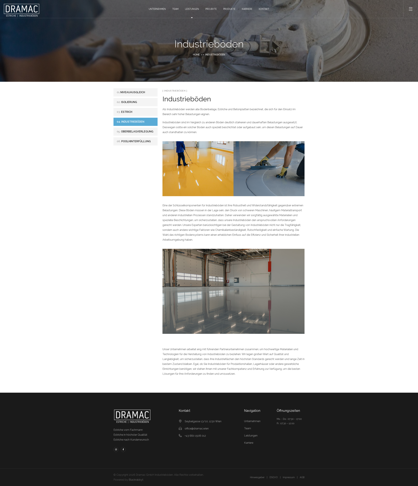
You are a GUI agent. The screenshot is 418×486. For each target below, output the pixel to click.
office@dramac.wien (197, 428)
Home (196, 54)
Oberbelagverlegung (135, 131)
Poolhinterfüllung (134, 141)
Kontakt (264, 9)
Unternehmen (157, 9)
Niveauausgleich (131, 92)
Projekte (211, 9)
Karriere (247, 9)
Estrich (124, 111)
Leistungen (192, 9)
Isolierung (127, 102)
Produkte (229, 9)
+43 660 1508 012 (195, 435)
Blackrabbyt (136, 479)
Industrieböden (130, 121)
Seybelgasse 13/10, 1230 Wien (203, 421)
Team (175, 9)
